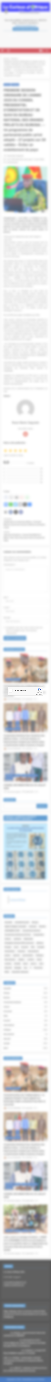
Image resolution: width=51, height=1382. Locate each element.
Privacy (37, 694)
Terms (40, 694)
